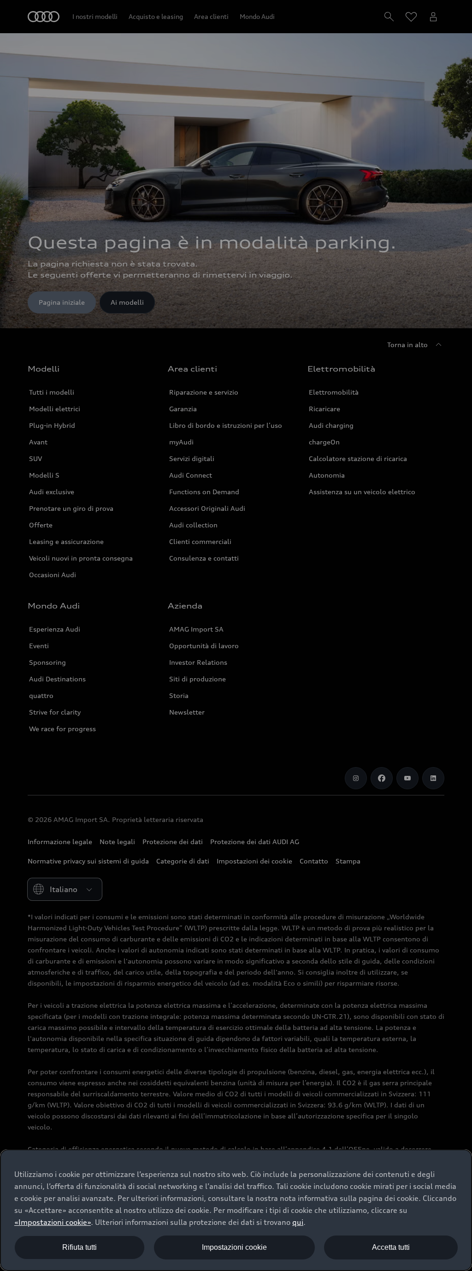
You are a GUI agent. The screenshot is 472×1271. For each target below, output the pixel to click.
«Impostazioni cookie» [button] (52, 1222)
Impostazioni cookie (234, 1247)
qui (297, 1222)
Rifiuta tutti (79, 1247)
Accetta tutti (391, 1247)
